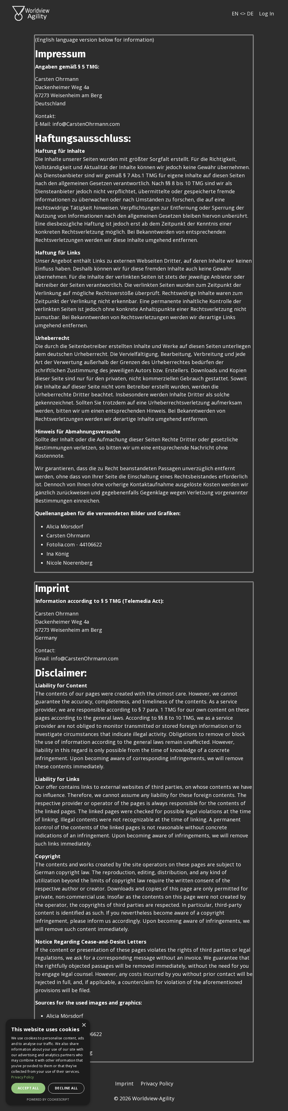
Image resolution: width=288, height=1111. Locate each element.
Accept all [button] (28, 1088)
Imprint (124, 1083)
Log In (266, 13)
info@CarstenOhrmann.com (84, 658)
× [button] (84, 1025)
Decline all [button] (66, 1088)
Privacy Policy (157, 1083)
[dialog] (48, 1062)
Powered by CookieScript (48, 1099)
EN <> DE (242, 13)
